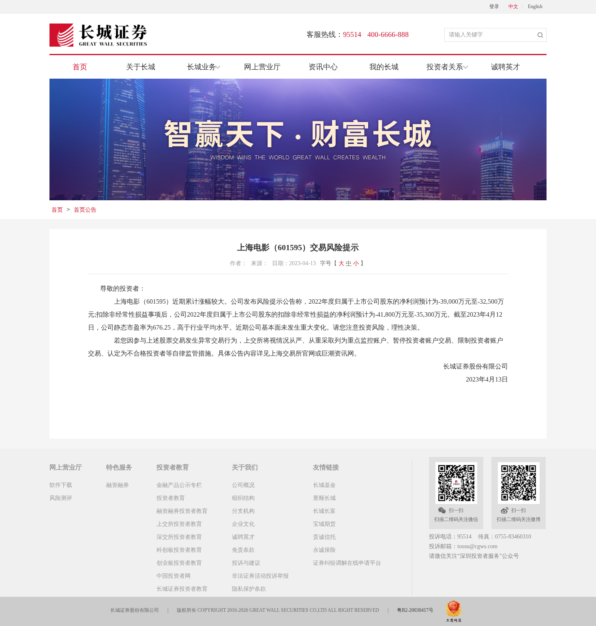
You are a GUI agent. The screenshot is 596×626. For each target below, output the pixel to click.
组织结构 (243, 498)
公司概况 (243, 485)
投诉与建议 (246, 563)
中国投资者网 (174, 576)
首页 (80, 67)
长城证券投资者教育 (182, 589)
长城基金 (324, 485)
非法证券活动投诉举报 (260, 576)
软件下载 (60, 485)
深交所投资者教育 (179, 537)
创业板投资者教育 (179, 563)
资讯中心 (323, 67)
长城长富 (324, 511)
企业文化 (243, 524)
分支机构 (243, 511)
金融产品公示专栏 (179, 485)
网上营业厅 (262, 67)
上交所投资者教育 (179, 524)
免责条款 (243, 550)
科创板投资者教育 (179, 550)
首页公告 (85, 210)
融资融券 (117, 485)
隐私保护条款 (249, 589)
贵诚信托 (324, 537)
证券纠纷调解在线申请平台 (347, 563)
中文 (513, 6)
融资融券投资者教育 (182, 511)
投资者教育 (171, 498)
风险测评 (60, 498)
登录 (494, 6)
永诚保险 (324, 550)
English (535, 6)
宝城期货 (324, 524)
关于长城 (140, 67)
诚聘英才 (505, 67)
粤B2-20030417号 (415, 610)
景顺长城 (324, 498)
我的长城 (384, 67)
